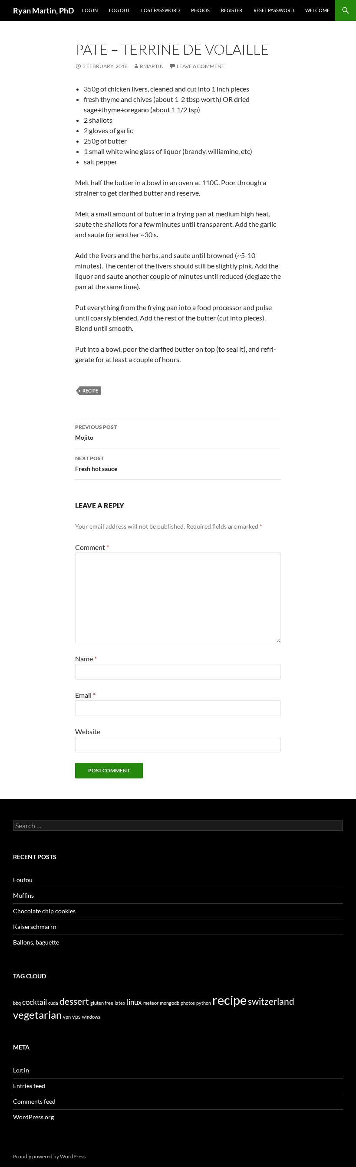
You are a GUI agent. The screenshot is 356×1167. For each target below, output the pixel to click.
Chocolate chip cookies (44, 911)
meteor (150, 1003)
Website (87, 731)
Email (85, 695)
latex (120, 1003)
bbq (17, 1003)
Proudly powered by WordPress (49, 1156)
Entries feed (29, 1085)
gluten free (101, 1003)
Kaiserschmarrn (34, 926)
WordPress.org (33, 1117)
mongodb (169, 1003)
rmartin (152, 66)
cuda (53, 1003)
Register (231, 10)
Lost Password (160, 10)
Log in (21, 1070)
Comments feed (34, 1101)
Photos (200, 10)
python (203, 1003)
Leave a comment (200, 66)
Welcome (317, 10)
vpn (67, 1017)
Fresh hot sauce (96, 463)
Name (86, 658)
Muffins (23, 895)
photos (188, 1003)
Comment (92, 547)
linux (134, 1002)
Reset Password (274, 10)
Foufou (23, 879)
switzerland (271, 1001)
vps (76, 1016)
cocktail (34, 1002)
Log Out (119, 10)
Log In (90, 10)
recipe (90, 390)
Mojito (96, 432)
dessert (74, 1001)
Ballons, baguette (36, 942)
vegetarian (37, 1015)
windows (91, 1017)
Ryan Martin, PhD (43, 10)
